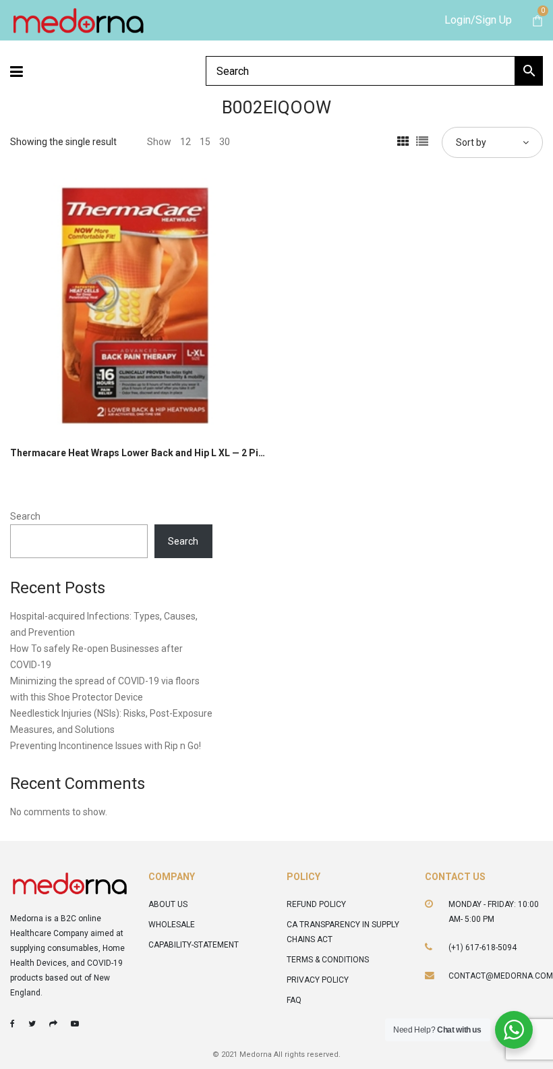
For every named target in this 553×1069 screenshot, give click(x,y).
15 (205, 141)
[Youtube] (75, 1024)
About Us (167, 904)
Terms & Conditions (328, 959)
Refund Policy (316, 904)
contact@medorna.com (500, 976)
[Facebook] (12, 1024)
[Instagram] (53, 1024)
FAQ (294, 1000)
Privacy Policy (318, 980)
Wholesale (171, 924)
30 (224, 141)
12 (185, 141)
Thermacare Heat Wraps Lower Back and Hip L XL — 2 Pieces (145, 452)
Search (25, 516)
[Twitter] (32, 1024)
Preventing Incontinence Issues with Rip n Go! (105, 745)
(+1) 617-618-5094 (482, 947)
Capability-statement (193, 945)
